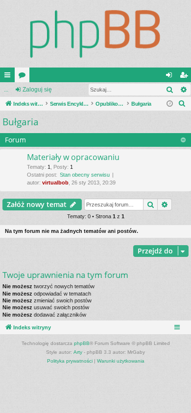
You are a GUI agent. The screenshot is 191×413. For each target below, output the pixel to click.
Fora (24, 76)
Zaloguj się (37, 89)
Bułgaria (20, 121)
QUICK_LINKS (9, 76)
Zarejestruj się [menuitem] (185, 76)
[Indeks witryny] (95, 34)
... (6, 89)
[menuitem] (182, 103)
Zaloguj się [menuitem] (171, 76)
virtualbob (55, 182)
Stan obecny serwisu (85, 175)
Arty (77, 352)
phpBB (82, 343)
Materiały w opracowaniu (73, 157)
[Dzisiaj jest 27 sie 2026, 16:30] (170, 104)
